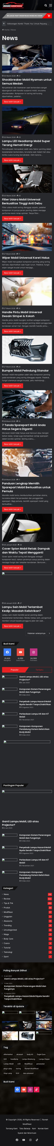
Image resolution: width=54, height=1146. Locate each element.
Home (6, 30)
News (6, 894)
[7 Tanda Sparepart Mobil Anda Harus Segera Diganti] (27, 404)
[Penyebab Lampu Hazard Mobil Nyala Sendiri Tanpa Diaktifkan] (9, 705)
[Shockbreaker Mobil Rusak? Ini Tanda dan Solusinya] (10, 1015)
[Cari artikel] (45, 6)
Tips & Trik (8, 903)
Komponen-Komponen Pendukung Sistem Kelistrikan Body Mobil (34, 729)
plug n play (8, 1068)
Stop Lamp (8, 1073)
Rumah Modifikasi (31, 1068)
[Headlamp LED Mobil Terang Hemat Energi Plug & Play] (44, 1035)
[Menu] (50, 6)
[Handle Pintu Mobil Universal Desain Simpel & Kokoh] (27, 291)
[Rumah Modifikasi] (13, 5)
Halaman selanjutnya (36, 633)
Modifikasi (8, 912)
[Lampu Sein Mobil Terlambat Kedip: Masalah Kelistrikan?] (27, 586)
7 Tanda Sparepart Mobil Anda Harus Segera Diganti (24, 427)
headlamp (14, 1059)
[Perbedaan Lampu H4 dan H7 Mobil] (9, 717)
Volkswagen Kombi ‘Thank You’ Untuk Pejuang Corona (30, 24)
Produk (7, 908)
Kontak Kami (43, 1128)
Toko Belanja (24, 1128)
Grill (5, 1059)
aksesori (19, 1054)
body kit (30, 1054)
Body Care (8, 939)
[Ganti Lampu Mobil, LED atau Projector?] (9, 680)
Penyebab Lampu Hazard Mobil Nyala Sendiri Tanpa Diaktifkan (35, 703)
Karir (34, 1128)
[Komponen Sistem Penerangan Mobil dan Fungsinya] (9, 693)
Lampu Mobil (9, 1064)
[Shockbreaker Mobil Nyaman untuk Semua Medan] (27, 59)
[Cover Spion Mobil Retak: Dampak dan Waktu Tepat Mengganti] (27, 528)
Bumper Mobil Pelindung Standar (25, 371)
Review (7, 899)
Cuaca (7, 943)
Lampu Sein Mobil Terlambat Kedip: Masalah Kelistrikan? (22, 609)
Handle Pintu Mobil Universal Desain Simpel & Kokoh (22, 314)
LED (19, 1064)
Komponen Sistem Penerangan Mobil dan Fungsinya (35, 690)
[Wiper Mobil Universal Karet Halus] (27, 237)
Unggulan (8, 916)
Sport (6, 956)
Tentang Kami (11, 1128)
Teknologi (8, 952)
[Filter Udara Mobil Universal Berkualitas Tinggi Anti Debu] (27, 179)
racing (18, 1068)
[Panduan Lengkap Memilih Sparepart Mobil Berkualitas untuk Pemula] (27, 463)
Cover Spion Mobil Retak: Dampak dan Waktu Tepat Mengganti (26, 550)
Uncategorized (10, 930)
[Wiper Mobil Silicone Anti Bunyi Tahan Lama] (27, 1015)
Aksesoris (8, 921)
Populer (15, 669)
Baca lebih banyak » (12, 101)
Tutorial (7, 948)
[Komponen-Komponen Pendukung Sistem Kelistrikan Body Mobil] (9, 730)
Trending (7, 925)
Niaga (6, 934)
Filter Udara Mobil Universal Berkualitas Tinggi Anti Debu (22, 201)
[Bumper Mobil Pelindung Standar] (27, 350)
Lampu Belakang (28, 1059)
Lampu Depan (44, 1059)
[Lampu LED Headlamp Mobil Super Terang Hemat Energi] (27, 120)
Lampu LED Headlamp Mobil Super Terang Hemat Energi (26, 143)
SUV (17, 1073)
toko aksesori (28, 1073)
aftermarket (8, 1054)
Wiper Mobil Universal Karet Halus (25, 258)
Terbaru (39, 669)
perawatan (40, 1064)
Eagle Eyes (41, 1054)
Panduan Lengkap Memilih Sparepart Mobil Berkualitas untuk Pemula (26, 487)
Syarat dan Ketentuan (27, 1133)
